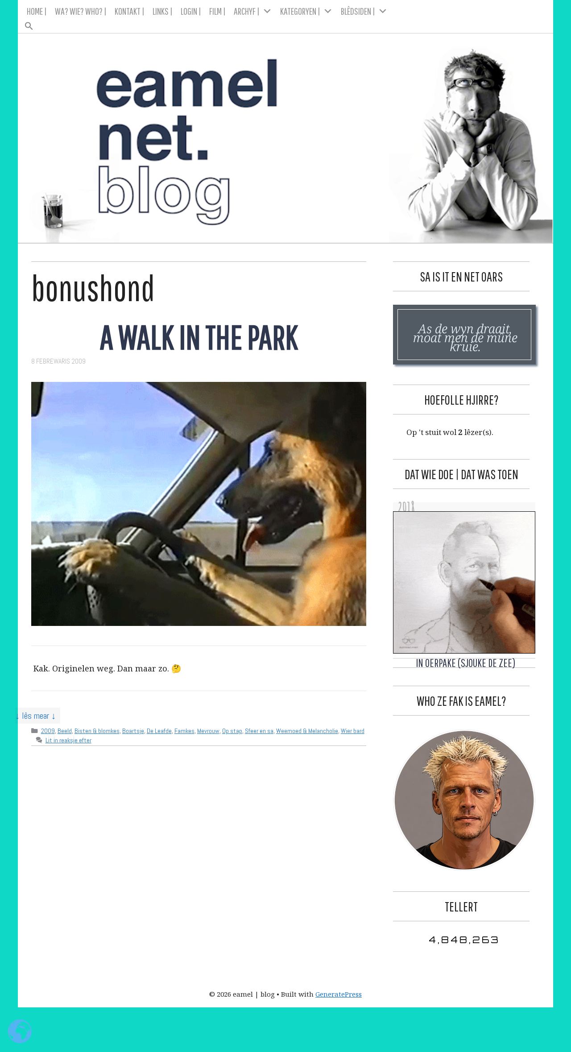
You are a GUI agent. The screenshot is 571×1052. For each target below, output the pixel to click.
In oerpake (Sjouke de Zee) (465, 662)
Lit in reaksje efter (68, 740)
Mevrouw (208, 731)
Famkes (184, 731)
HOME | (37, 11)
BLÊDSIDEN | (358, 11)
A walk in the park (199, 336)
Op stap (232, 731)
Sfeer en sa (259, 731)
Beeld (65, 731)
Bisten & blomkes (97, 731)
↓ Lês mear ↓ (35, 715)
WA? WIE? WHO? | (81, 11)
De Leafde (159, 731)
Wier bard (352, 731)
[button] (286, 23)
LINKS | (163, 11)
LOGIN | (191, 11)
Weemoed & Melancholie (307, 731)
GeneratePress (338, 994)
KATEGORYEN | (300, 11)
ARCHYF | (247, 11)
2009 (48, 731)
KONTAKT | (130, 11)
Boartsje (133, 731)
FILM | (217, 11)
